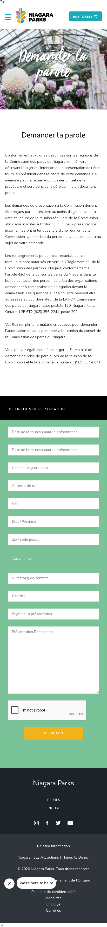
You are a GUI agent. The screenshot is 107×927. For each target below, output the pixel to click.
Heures (53, 800)
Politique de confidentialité (53, 891)
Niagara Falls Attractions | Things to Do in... (53, 857)
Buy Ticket (82, 17)
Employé (53, 904)
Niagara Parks (53, 783)
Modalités (53, 898)
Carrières (53, 910)
